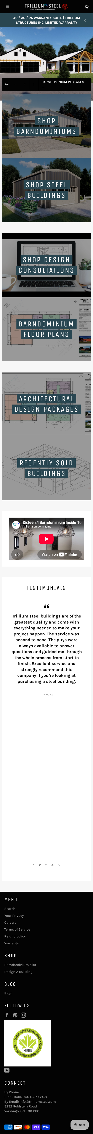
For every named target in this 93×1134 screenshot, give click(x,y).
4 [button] (52, 865)
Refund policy (15, 936)
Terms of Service (17, 929)
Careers (10, 922)
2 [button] (40, 865)
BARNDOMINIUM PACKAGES (63, 84)
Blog (7, 993)
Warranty (11, 943)
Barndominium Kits (20, 965)
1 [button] (34, 865)
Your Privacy (14, 916)
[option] (46, 64)
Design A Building (18, 972)
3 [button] (46, 865)
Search (9, 909)
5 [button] (59, 865)
